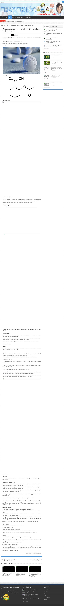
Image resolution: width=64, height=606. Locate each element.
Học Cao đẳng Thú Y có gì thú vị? (52, 38)
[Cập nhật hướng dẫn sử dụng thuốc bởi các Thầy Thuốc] (32, 9)
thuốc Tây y (9, 478)
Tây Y (10, 17)
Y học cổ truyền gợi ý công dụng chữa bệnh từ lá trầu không (16, 21)
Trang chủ (2, 2)
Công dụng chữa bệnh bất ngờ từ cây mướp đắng (33, 560)
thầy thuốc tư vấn (10, 591)
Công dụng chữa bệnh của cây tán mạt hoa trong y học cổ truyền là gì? (32, 590)
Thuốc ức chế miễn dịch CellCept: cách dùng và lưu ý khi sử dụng (35, 574)
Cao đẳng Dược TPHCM (21, 537)
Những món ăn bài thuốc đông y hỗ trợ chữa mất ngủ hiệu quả (10, 560)
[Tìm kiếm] (63, 2)
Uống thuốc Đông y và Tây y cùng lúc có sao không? (21, 574)
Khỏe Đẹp (14, 17)
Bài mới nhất (46, 26)
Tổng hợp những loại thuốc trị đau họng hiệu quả (8, 574)
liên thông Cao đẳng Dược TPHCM (17, 329)
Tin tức (45, 595)
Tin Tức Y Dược (28, 17)
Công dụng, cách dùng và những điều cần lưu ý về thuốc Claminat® (15, 43)
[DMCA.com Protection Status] (6, 597)
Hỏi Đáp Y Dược (20, 17)
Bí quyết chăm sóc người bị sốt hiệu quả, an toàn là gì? (31, 595)
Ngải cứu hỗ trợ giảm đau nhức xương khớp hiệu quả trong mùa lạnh (56, 68)
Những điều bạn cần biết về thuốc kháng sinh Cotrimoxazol (14, 45)
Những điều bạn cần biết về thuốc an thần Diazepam (12, 41)
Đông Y (6, 17)
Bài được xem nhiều (54, 26)
